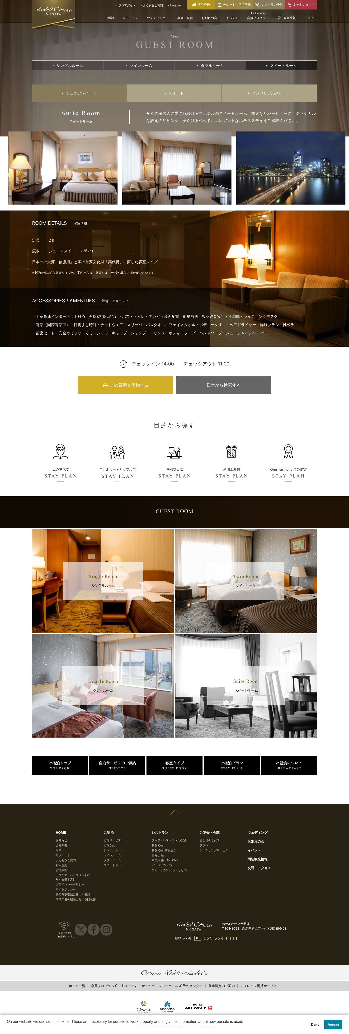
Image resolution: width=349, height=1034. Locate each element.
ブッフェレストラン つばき (169, 840)
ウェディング (156, 18)
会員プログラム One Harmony (113, 986)
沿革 (58, 850)
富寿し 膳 (158, 855)
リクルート (63, 855)
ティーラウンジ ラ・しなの (169, 870)
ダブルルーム (112, 860)
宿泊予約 (109, 845)
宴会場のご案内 (210, 840)
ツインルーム (112, 855)
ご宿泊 (109, 18)
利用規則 (61, 865)
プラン (204, 845)
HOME (61, 832)
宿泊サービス (112, 840)
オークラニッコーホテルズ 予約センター (172, 986)
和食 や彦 (158, 845)
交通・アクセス (259, 868)
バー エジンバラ (162, 865)
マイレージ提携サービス (258, 986)
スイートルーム (114, 865)
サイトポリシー (66, 889)
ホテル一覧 (77, 986)
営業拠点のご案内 (221, 986)
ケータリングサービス (214, 850)
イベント (232, 18)
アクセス (311, 18)
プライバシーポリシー (70, 884)
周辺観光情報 (286, 18)
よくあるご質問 (66, 860)
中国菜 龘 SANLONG (165, 860)
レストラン (130, 18)
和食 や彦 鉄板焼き (164, 850)
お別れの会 (209, 18)
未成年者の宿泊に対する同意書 (76, 899)
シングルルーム (114, 850)
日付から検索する (224, 385)
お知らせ (61, 840)
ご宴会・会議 (183, 18)
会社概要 (61, 845)
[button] (7, 1028)
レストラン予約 (272, 4)
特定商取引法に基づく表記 (73, 894)
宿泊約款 (61, 870)
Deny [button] (315, 1024)
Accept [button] (333, 1024)
